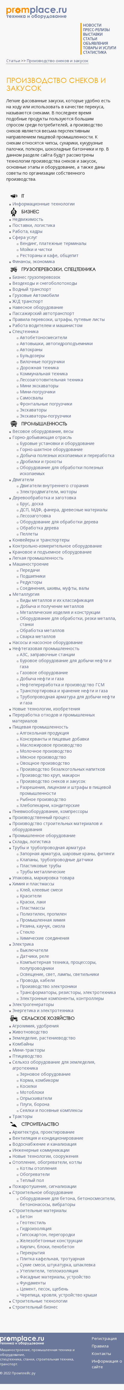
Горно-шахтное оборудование (51, 449)
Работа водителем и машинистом (47, 325)
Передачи (30, 570)
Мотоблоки (32, 1092)
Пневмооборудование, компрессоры (50, 811)
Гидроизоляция (35, 1228)
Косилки (28, 1086)
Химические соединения (44, 938)
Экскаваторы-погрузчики (45, 416)
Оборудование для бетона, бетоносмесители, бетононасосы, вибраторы (68, 1201)
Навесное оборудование (37, 307)
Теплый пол (32, 1180)
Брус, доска (31, 503)
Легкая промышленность (38, 558)
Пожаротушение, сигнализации (44, 1186)
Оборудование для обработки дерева (59, 522)
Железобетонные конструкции (51, 1240)
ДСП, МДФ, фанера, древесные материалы (63, 510)
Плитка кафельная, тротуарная (52, 1258)
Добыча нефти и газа (42, 678)
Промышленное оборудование (44, 835)
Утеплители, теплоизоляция (49, 1271)
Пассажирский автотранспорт (43, 313)
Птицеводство (27, 1056)
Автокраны (31, 349)
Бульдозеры (32, 355)
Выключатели (34, 950)
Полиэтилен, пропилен (43, 914)
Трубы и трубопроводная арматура (48, 847)
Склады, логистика (31, 841)
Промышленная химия (42, 920)
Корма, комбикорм (39, 1080)
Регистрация (104, 1338)
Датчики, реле (34, 956)
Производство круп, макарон (50, 775)
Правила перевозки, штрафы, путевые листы (58, 319)
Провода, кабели (37, 980)
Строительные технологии (39, 1301)
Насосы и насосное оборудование (47, 642)
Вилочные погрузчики (42, 361)
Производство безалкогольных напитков (62, 769)
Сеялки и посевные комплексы (51, 1110)
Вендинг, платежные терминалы (53, 243)
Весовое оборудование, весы (42, 431)
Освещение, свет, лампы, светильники (59, 974)
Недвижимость (27, 219)
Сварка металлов (38, 636)
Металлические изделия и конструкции (60, 612)
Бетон (26, 1216)
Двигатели (23, 479)
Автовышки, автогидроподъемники (56, 343)
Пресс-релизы (96, 29)
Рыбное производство (43, 799)
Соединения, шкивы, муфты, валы (54, 588)
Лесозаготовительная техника (51, 379)
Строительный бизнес (35, 1307)
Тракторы (22, 1116)
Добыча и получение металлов (52, 606)
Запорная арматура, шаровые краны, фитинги (67, 853)
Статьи (90, 38)
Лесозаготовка (35, 516)
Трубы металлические (42, 871)
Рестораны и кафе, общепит (49, 255)
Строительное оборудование (42, 1192)
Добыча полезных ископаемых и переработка (67, 455)
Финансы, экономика (33, 261)
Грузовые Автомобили (35, 295)
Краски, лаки (33, 902)
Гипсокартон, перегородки (47, 1234)
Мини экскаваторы (39, 386)
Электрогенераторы (33, 1004)
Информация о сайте (107, 1362)
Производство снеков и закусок (57, 60)
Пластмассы (32, 908)
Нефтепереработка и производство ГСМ (62, 684)
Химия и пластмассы (33, 884)
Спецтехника (25, 331)
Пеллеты (29, 534)
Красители (31, 896)
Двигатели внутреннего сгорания (54, 485)
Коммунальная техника (44, 373)
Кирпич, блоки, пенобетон (47, 1246)
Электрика (23, 944)
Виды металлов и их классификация (57, 600)
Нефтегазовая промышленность (45, 648)
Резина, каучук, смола (42, 926)
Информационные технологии (43, 204)
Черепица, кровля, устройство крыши (58, 1295)
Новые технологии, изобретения (46, 709)
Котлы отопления (38, 1168)
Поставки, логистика (33, 225)
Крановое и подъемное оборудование (52, 552)
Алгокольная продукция (44, 733)
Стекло (27, 932)
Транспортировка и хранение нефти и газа (64, 690)
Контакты (101, 1353)
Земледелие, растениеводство (44, 1038)
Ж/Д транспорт (27, 301)
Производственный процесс (41, 817)
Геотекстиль (33, 1222)
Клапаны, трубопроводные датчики (56, 859)
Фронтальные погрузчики (46, 404)
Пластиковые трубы (40, 865)
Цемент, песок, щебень (44, 1289)
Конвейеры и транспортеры (41, 540)
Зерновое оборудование (45, 1074)
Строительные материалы (39, 1210)
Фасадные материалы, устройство (55, 1277)
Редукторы (31, 582)
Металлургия (25, 594)
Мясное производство (43, 757)
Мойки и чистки (36, 249)
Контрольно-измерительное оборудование (57, 546)
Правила (100, 1346)
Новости (92, 25)
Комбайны (23, 1044)
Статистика (95, 52)
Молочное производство (46, 751)
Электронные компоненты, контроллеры (62, 998)
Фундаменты (33, 1283)
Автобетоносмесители (43, 337)
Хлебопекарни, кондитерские (50, 805)
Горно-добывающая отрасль (42, 437)
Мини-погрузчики (37, 392)
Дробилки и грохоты (41, 461)
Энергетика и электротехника (42, 1010)
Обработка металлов (42, 630)
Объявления (95, 43)
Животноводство (30, 1032)
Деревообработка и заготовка (44, 497)
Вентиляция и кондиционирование (47, 1138)
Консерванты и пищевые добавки (54, 739)
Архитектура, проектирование (43, 1132)
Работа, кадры (27, 231)
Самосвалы (31, 398)
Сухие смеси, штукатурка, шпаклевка (57, 1265)
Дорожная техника (39, 367)
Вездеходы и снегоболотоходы (44, 283)
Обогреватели (35, 1174)
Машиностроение (30, 564)
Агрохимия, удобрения (35, 1026)
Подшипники (32, 576)
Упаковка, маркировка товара (43, 878)
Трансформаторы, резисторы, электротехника (68, 992)
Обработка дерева (39, 528)
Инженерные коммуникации (41, 1150)
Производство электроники (48, 986)
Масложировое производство (51, 745)
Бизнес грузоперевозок (36, 277)
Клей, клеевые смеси (41, 890)
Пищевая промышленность (40, 727)
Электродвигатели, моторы (48, 491)
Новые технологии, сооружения (45, 1156)
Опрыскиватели (36, 1098)
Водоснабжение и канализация (44, 1144)
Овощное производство (45, 763)
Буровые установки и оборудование (57, 443)
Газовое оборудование (44, 672)
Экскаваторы (33, 410)
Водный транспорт (31, 289)
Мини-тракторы (28, 1050)
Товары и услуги (99, 48)
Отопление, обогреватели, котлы (47, 1162)
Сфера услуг (24, 237)
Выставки (93, 34)
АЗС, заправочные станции (47, 654)
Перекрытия (32, 1252)
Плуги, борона (34, 1104)
